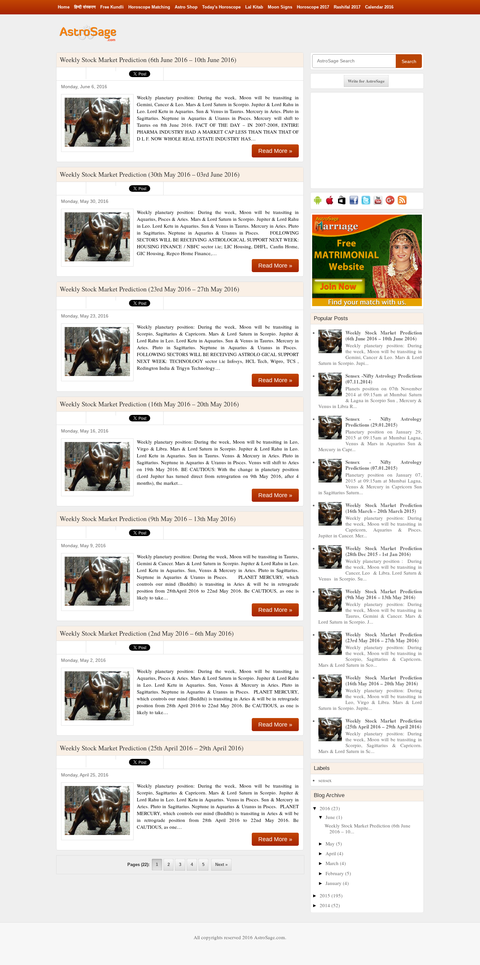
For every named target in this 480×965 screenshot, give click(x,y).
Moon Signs (280, 7)
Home (64, 7)
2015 (325, 895)
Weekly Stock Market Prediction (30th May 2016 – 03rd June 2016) (150, 174)
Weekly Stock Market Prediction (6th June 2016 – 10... (367, 828)
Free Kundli (112, 7)
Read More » (275, 151)
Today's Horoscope (221, 7)
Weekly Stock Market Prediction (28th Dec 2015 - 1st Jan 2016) (383, 551)
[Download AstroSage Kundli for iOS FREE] (329, 204)
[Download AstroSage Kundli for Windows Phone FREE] (341, 204)
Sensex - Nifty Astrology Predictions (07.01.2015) (383, 464)
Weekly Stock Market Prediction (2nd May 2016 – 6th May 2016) (147, 633)
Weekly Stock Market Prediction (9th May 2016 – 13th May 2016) (148, 518)
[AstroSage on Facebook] (353, 204)
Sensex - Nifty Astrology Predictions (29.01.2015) (383, 421)
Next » (221, 864)
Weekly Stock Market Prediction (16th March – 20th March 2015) (383, 508)
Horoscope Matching (149, 7)
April (331, 853)
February (335, 873)
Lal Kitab (254, 7)
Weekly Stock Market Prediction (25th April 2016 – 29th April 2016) (152, 748)
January (334, 883)
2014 (325, 905)
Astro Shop (186, 7)
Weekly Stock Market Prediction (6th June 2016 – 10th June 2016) (148, 59)
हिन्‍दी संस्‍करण (85, 7)
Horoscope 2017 (313, 7)
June (331, 817)
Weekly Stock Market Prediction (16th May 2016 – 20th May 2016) (149, 404)
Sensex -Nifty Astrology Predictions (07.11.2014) (383, 378)
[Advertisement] (303, 32)
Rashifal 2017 (347, 7)
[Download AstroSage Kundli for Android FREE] (317, 204)
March (333, 863)
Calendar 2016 (379, 7)
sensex (325, 780)
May (331, 843)
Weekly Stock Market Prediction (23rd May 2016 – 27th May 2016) (149, 289)
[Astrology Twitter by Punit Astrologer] (365, 204)
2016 (325, 808)
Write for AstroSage (366, 81)
